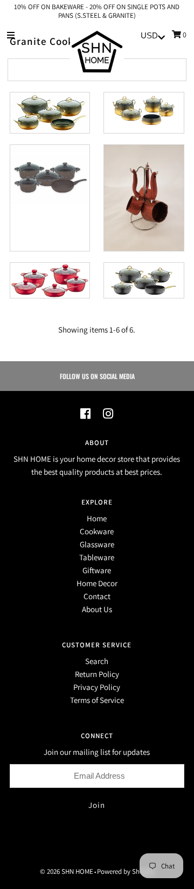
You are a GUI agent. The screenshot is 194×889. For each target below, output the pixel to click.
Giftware (96, 570)
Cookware (97, 531)
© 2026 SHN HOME (66, 871)
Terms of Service (97, 700)
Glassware (97, 544)
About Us (97, 609)
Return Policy (97, 674)
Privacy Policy (96, 687)
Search (96, 661)
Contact (97, 596)
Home (97, 518)
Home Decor (97, 583)
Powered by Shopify (125, 871)
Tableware (96, 557)
